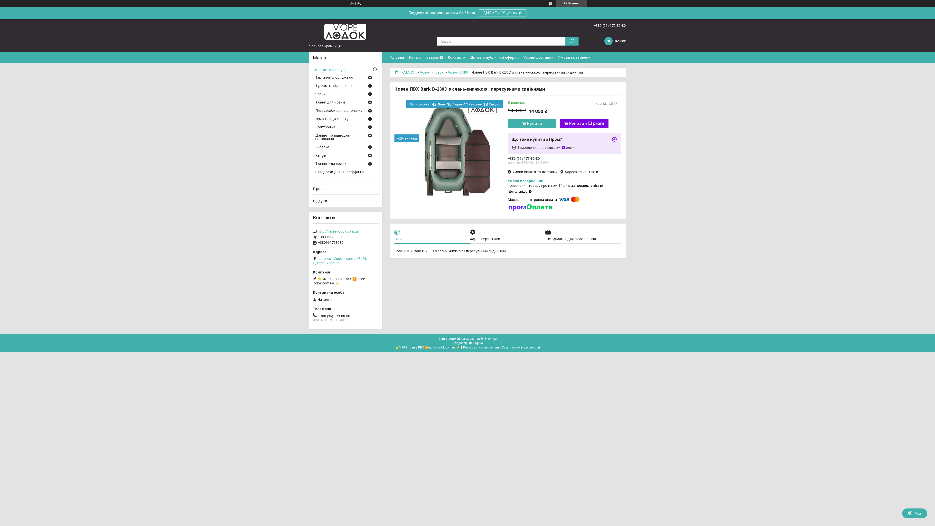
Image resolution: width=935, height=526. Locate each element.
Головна (397, 57)
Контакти (456, 57)
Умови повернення (575, 57)
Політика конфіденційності (521, 347)
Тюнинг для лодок (330, 164)
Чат (918, 513)
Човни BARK (458, 72)
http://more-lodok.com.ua (338, 231)
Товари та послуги (329, 69)
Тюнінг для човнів (330, 102)
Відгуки (320, 200)
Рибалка (322, 147)
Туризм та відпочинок (333, 86)
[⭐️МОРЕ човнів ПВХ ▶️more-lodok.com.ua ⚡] (346, 31)
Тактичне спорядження (334, 78)
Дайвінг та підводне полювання (332, 137)
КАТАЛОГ (408, 72)
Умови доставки (538, 57)
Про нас (320, 188)
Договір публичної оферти (494, 57)
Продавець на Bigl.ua (467, 343)
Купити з (578, 123)
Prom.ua (491, 339)
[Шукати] (572, 41)
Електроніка (325, 127)
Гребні (439, 72)
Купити (534, 123)
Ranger (321, 156)
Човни (425, 72)
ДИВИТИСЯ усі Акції (503, 13)
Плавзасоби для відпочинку (338, 111)
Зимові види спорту (331, 119)
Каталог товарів (423, 57)
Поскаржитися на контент (481, 347)
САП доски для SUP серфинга (339, 172)
